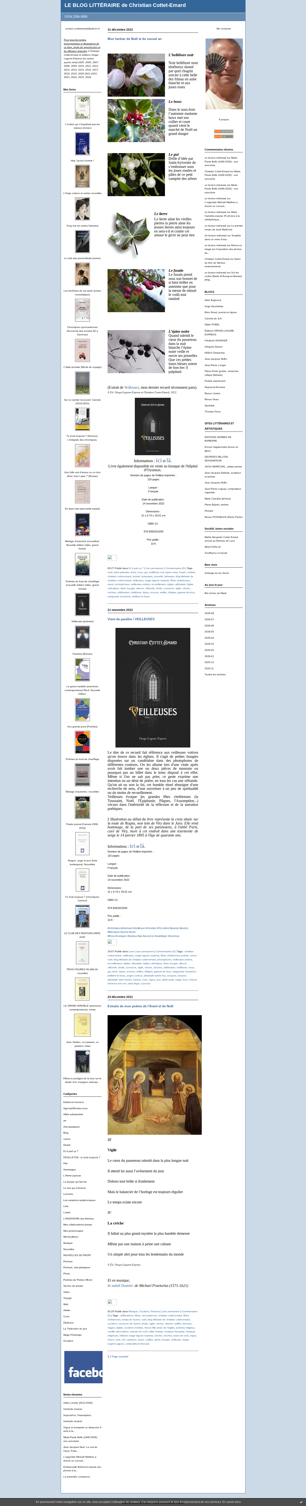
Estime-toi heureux (73, 1102)
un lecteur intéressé (215, 157)
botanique (147, 576)
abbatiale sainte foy (154, 975)
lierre (133, 572)
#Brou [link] (111, 936)
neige (178, 979)
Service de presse (73, 1286)
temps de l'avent (131, 1319)
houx (140, 572)
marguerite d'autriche (119, 596)
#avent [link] (124, 931)
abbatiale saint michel (119, 979)
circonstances (149, 1315)
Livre (66, 1206)
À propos (224, 119)
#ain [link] (139, 936)
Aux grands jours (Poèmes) (82, 726)
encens (154, 592)
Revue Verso (212, 399)
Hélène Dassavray (215, 352)
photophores (122, 584)
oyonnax (145, 983)
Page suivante (120, 1356)
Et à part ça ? (70, 1151)
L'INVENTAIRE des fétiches (78, 1218)
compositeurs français (137, 1343)
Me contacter (224, 28)
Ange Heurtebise (214, 306)
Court (66, 1316)
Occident (68, 1341)
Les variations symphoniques (79, 1200)
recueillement (158, 584)
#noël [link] (132, 931)
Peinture (68, 1261)
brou (185, 979)
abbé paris (168, 979)
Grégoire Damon (214, 346)
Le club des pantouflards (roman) (82, 258)
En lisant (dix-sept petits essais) (82, 508)
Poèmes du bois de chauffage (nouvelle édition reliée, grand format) (82, 585)
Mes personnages (73, 1230)
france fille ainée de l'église (160, 1327)
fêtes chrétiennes (180, 580)
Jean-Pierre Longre (215, 365)
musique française (174, 1331)
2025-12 (209, 662)
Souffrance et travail (216, 553)
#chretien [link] (151, 928)
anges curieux (134, 975)
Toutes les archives (215, 674)
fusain (182, 572)
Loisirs (66, 1212)
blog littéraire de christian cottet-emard (135, 959)
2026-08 (209, 613)
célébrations (126, 1315)
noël (110, 572)
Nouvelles (68, 1249)
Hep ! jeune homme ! (82, 160)
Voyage (67, 1298)
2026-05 (209, 631)
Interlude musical (72, 1409)
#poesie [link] (174, 928)
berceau (187, 1323)
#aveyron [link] (148, 936)
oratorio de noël (138, 1331)
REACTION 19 (213, 547)
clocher (158, 1335)
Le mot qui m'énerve (74, 1188)
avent (111, 584)
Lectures (68, 1194)
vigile (178, 588)
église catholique (152, 963)
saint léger (133, 983)
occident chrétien (133, 1327)
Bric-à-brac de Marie (216, 593)
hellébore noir (156, 572)
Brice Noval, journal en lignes (221, 312)
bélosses (169, 576)
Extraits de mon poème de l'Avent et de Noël (140, 1006)
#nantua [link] (132, 936)
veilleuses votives (140, 584)
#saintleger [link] (161, 936)
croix (144, 979)
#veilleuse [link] (139, 928)
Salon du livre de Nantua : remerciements (223, 263)
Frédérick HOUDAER (216, 340)
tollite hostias (156, 1331)
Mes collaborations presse (77, 1224)
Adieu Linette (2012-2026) (78, 1402)
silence (140, 588)
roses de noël (180, 1335)
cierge (185, 1339)
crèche (186, 588)
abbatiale (180, 584)
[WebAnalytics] (112, 560)
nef (123, 1339)
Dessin (67, 1145)
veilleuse (176, 1339)
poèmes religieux (185, 1327)
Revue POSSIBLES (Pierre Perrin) (223, 517)
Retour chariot (212, 393)
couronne (169, 588)
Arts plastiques (71, 1126)
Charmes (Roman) (82, 654)
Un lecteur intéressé (216, 235)
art (64, 1120)
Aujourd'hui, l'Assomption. (77, 1415)
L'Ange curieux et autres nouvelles (82, 193)
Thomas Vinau (213, 411)
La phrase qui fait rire (75, 1181)
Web (65, 1304)
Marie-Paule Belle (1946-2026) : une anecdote (221, 161)
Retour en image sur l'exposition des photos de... (223, 249)
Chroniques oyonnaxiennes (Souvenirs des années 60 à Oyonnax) (82, 331)
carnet (66, 1139)
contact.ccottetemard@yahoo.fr (82, 28)
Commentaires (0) (175, 568)
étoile (159, 588)
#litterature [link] (114, 931)
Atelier (66, 1310)
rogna (152, 979)
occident (112, 1323)
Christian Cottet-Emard (217, 171)
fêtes (137, 1315)
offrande (150, 588)
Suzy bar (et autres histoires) (82, 225)
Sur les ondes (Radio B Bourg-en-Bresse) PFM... (223, 276)
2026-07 (209, 619)
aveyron (182, 975)
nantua (137, 979)
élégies (172, 592)
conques (171, 975)
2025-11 (209, 668)
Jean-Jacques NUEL (216, 359)
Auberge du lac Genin (217, 573)
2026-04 (209, 638)
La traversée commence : (77, 1476)
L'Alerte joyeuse (72, 1175)
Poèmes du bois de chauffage (82, 759)
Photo (66, 1273)
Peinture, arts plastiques (76, 1267)
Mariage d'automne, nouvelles (82, 791)
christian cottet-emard (119, 576)
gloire (158, 1339)
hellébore (136, 592)
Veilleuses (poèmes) (82, 621)
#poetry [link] (184, 928)
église (170, 584)
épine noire (171, 572)
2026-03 (209, 643)
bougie (131, 588)
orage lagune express (157, 580)
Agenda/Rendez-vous (75, 1108)
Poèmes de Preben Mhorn (78, 1280)
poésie (136, 576)
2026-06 (209, 625)
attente (169, 1323)
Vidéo (66, 1292)
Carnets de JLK (213, 318)
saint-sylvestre (121, 572)
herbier (191, 572)
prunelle (158, 576)
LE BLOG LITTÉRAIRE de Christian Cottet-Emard (125, 5)
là (168, 460)
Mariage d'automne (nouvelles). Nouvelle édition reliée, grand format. (82, 545)
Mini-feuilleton (70, 1236)
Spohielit (209, 405)
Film (65, 1163)
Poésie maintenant (215, 381)
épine (146, 592)
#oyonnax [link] (174, 936)
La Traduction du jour (75, 1328)
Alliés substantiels (73, 1114)
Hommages (69, 1169)
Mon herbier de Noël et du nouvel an (135, 39)
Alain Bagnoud (213, 300)
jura (159, 979)
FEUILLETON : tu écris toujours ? (81, 1157)
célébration (123, 592)
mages (111, 1327)
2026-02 (209, 650)
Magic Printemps (72, 1335)
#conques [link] (121, 936)
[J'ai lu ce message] (301, 1502)
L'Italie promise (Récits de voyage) (82, 367)
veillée (163, 592)
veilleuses (138, 580)
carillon (149, 1339)
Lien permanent (154, 568)
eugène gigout (116, 1343)
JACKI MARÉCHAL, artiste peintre (223, 466)
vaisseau (132, 1339)
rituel (123, 588)
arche (141, 1339)
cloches (112, 592)
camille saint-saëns (118, 1331)
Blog (65, 1132)
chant (111, 1339)
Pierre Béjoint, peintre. (217, 504)
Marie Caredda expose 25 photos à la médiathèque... (222, 216)
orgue (193, 1335)
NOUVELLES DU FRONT (77, 1255)
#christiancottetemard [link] (120, 928)
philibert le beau (141, 596)
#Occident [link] (163, 928)
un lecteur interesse (215, 185)
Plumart (209, 510)
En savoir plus (231, 1502)
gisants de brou (186, 592)
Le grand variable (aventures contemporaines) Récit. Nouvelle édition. (82, 690)
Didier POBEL (212, 324)
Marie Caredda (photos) (218, 498)
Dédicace (68, 1322)
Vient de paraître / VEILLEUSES (131, 619)
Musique (68, 1243)
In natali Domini (120, 1286)
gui (146, 572)
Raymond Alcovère (215, 387)
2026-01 (209, 656)
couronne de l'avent (129, 1323)
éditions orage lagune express (136, 1335)
